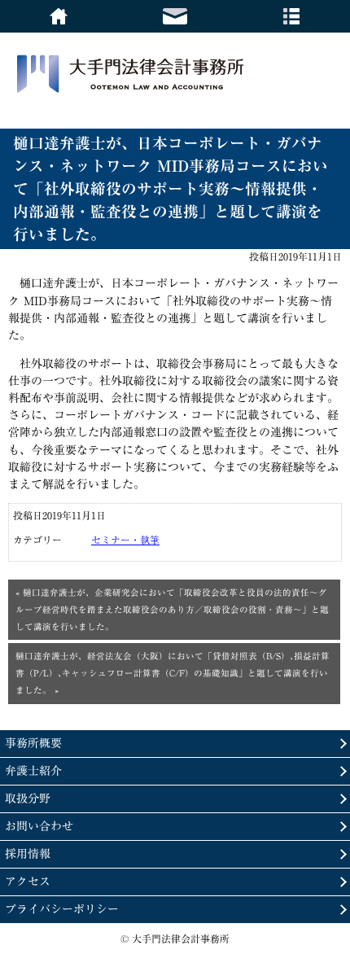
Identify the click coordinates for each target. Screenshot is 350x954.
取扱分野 (27, 798)
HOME (58, 16)
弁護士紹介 (33, 771)
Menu (292, 16)
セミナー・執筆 (125, 540)
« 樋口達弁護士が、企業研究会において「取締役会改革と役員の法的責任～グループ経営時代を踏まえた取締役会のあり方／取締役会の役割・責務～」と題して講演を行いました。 (172, 610)
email (174, 16)
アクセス (27, 881)
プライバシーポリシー (62, 909)
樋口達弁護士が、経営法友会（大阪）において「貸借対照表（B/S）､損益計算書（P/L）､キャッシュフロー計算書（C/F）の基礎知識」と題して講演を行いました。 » (172, 673)
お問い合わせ (39, 826)
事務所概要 (33, 743)
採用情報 (27, 854)
